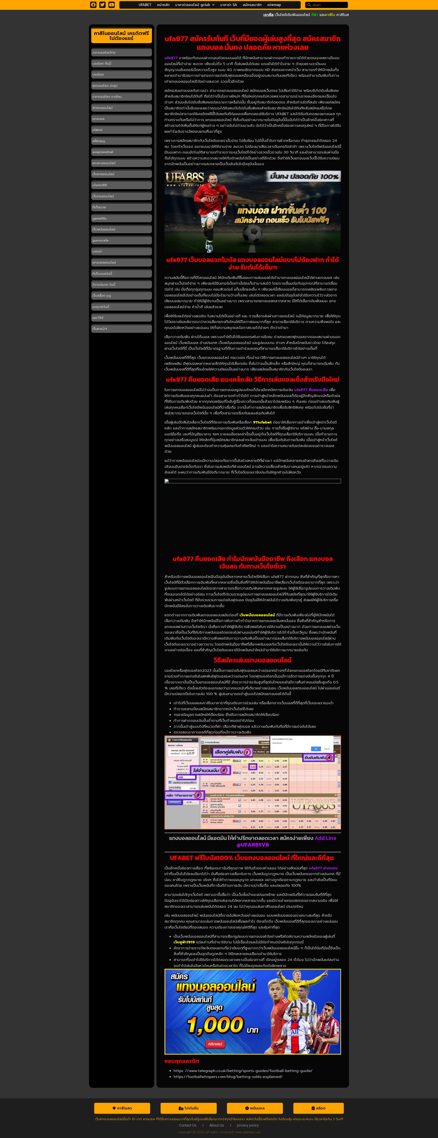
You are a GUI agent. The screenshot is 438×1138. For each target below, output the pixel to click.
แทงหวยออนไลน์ (103, 163)
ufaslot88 (99, 185)
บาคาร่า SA (228, 4)
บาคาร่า (97, 251)
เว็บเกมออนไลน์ (103, 196)
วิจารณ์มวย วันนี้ (103, 284)
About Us (216, 1125)
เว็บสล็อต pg (101, 295)
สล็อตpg (98, 141)
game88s (99, 218)
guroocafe (100, 240)
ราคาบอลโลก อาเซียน (107, 96)
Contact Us (187, 1125)
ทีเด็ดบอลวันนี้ (102, 273)
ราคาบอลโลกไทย (103, 52)
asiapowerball (102, 152)
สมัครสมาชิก (252, 4)
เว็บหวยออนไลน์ (103, 174)
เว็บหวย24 (99, 328)
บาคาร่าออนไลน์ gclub (192, 4)
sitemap (274, 4)
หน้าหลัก (163, 4)
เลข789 (97, 317)
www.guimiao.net (248, 1132)
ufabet (97, 129)
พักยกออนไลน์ (102, 108)
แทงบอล (98, 118)
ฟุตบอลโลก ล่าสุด (104, 85)
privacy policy (248, 1125)
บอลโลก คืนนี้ (101, 63)
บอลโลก (98, 74)
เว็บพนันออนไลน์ (103, 229)
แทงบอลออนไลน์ (104, 262)
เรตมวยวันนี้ (100, 306)
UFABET (145, 4)
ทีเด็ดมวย (99, 207)
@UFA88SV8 (253, 845)
